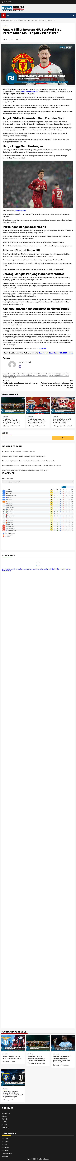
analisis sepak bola (11, 374)
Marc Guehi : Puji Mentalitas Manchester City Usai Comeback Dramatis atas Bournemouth (28, 461)
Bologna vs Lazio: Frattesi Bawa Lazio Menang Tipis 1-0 (18, 451)
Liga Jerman (5, 1147)
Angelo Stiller (21, 374)
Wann (13, 1061)
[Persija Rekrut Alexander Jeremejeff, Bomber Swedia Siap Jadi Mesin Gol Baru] (38, 405)
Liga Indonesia (6, 1139)
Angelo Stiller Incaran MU (29, 91)
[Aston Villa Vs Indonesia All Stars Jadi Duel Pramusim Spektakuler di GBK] (63, 405)
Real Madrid (52, 375)
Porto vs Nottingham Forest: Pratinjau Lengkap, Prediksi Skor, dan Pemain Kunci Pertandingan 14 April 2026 (56, 384)
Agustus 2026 (6, 1113)
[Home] (4, 15)
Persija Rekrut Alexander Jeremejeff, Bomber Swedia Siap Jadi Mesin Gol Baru (37, 421)
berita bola (44, 374)
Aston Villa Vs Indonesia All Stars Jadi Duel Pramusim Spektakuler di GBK (62, 421)
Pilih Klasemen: (7, 478)
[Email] (20, 366)
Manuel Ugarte (32, 375)
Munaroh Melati (16, 40)
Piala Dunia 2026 (7, 1153)
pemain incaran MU (43, 375)
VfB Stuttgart (11, 377)
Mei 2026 (4, 1122)
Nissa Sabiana (65, 1065)
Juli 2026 (4, 1116)
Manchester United (22, 375)
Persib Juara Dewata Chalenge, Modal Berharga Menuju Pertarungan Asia (11, 421)
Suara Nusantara (20, 210)
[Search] (73, 15)
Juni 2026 (5, 1119)
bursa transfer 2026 (54, 374)
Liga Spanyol (5, 1150)
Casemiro (63, 374)
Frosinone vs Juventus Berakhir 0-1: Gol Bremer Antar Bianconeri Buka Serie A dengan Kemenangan (31, 465)
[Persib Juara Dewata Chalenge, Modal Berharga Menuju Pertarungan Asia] (13, 405)
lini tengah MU (11, 375)
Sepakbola (5, 26)
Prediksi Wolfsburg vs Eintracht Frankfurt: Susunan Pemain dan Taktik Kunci (20, 383)
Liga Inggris (56, 1054)
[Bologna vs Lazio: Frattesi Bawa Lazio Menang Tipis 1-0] (13, 1043)
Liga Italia (5, 1054)
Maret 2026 (5, 1127)
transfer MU (60, 375)
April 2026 (5, 1125)
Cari (5, 433)
